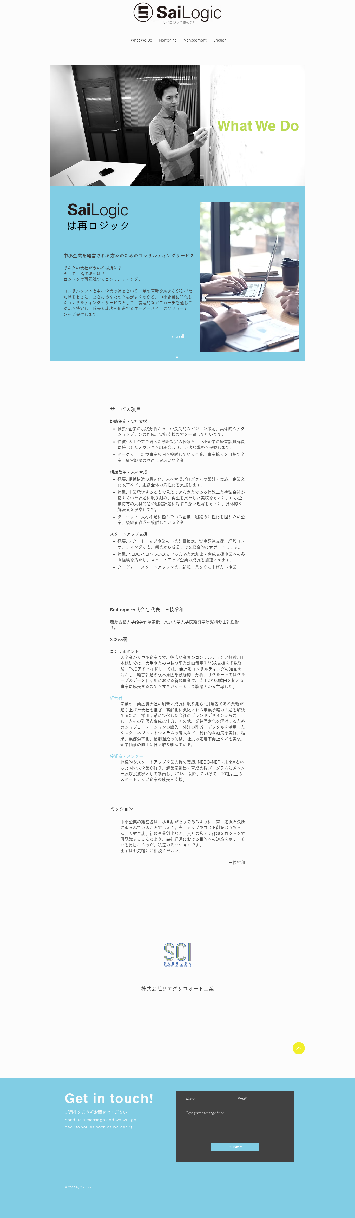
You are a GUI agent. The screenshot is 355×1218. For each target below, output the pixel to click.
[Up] (299, 1048)
